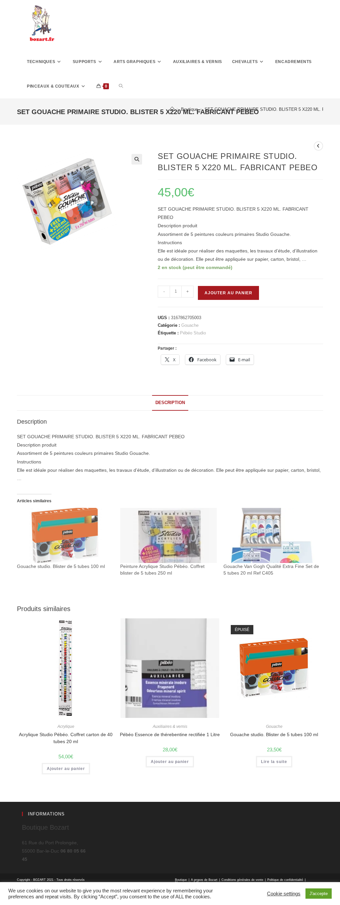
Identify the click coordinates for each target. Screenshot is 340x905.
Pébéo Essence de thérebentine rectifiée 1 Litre (170, 734)
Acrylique (65, 726)
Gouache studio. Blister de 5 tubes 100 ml (61, 566)
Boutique (181, 879)
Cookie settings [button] (283, 893)
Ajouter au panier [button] (66, 768)
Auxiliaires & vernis (170, 726)
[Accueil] (172, 109)
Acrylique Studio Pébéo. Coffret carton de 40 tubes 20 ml (66, 738)
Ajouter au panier (228, 293)
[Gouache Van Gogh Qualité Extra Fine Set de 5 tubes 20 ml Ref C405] (271, 535)
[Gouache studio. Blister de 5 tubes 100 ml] (65, 535)
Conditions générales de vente (242, 879)
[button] (136, 159)
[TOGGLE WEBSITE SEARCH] (121, 86)
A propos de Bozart (204, 879)
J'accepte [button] (318, 893)
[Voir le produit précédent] (318, 146)
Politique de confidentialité (285, 879)
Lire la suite (274, 761)
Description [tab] (170, 402)
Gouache (190, 325)
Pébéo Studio (193, 332)
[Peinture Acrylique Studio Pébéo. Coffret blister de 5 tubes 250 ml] (168, 535)
